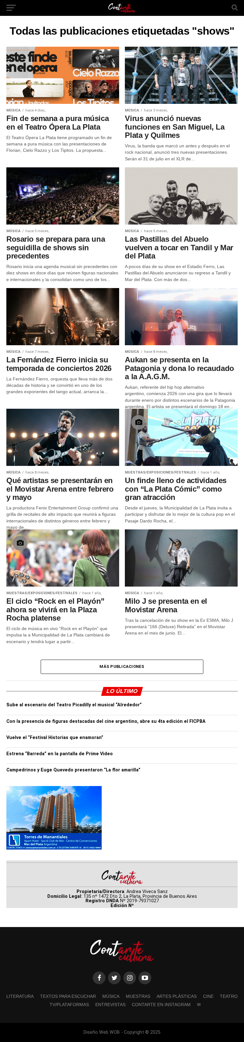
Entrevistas (110, 1004)
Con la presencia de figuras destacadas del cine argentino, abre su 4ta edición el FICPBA (106, 721)
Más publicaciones (121, 666)
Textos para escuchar (68, 996)
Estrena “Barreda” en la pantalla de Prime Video (59, 753)
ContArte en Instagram (161, 1004)
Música (110, 996)
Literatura (20, 996)
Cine (208, 996)
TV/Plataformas (69, 1004)
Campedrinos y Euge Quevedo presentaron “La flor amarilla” (73, 770)
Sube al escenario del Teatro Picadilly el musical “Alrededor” (74, 705)
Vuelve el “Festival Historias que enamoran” (54, 737)
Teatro (229, 996)
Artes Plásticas (177, 996)
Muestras (138, 996)
